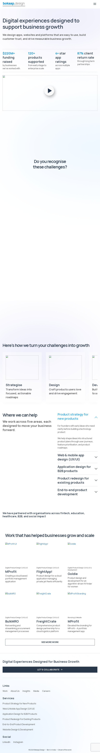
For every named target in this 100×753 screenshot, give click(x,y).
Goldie (73, 574)
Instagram (18, 742)
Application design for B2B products (74, 468)
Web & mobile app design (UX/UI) (71, 457)
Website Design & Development (18, 729)
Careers (46, 691)
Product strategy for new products (73, 416)
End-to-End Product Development (19, 724)
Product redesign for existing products (73, 480)
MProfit (11, 571)
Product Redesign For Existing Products (21, 719)
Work (5, 691)
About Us (15, 691)
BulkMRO (12, 621)
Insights (26, 691)
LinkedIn (6, 742)
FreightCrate (46, 621)
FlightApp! (44, 571)
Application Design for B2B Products (20, 713)
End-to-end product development (72, 492)
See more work (50, 642)
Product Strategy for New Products (19, 703)
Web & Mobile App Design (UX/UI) (19, 708)
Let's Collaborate (48, 669)
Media (36, 691)
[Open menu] (94, 4)
